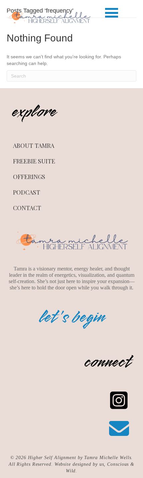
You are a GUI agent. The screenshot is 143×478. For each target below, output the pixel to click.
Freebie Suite (34, 161)
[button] (111, 13)
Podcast (26, 192)
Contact (27, 208)
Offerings (29, 177)
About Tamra (33, 145)
